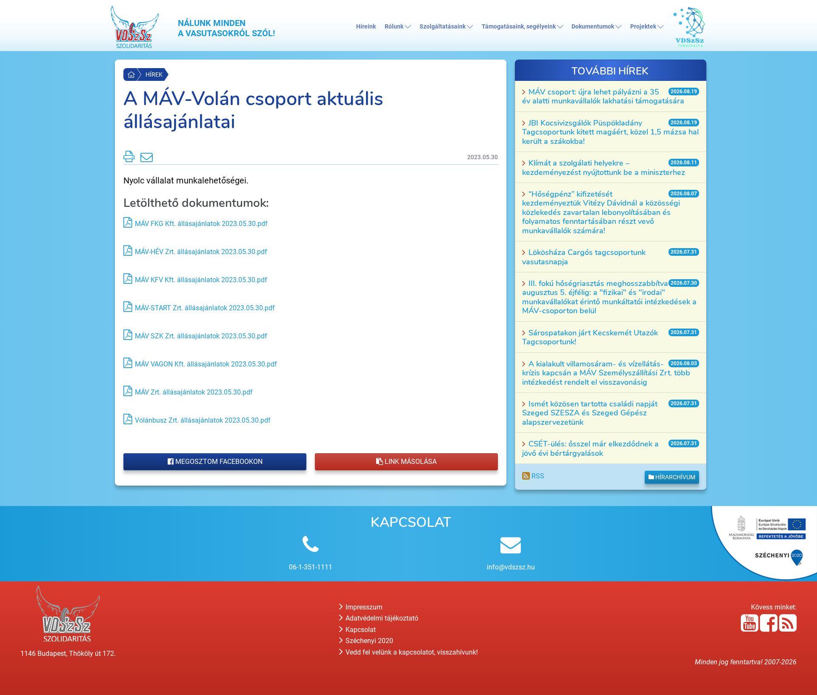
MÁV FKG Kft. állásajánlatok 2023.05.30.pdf (201, 224)
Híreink (366, 26)
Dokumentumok (593, 26)
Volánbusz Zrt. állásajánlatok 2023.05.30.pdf (203, 420)
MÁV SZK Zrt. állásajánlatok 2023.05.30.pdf (201, 336)
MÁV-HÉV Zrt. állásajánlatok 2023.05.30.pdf (201, 252)
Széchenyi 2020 (368, 641)
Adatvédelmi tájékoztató (381, 618)
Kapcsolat (360, 630)
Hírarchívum (674, 477)
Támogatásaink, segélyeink (519, 26)
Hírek (154, 74)
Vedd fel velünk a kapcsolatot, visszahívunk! (411, 652)
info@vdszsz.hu (511, 567)
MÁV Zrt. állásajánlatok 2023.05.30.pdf (194, 392)
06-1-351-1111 (310, 567)
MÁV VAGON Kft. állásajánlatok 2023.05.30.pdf (206, 364)
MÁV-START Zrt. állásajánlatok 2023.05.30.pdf (205, 308)
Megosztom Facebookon (218, 462)
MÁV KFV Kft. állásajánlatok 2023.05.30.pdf (201, 280)
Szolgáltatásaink (443, 26)
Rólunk (395, 26)
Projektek (643, 26)
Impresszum (363, 607)
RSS (537, 476)
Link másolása (410, 462)
